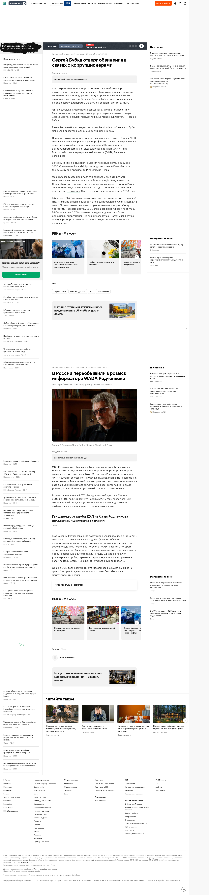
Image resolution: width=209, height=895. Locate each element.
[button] (175, 3)
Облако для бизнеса (133, 804)
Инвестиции (8, 367)
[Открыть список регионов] (175, 3)
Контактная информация (135, 787)
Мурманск (38, 838)
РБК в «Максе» (64, 233)
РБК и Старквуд (160, 731)
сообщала (117, 127)
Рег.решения (130, 816)
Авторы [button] (55, 648)
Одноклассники (70, 787)
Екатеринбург (39, 787)
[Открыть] (21, 3)
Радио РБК (15, 4)
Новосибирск (39, 790)
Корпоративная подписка (105, 790)
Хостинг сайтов (131, 813)
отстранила (73, 191)
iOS (157, 783)
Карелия (37, 834)
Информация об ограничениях (17, 880)
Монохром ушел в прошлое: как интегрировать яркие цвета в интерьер (133, 728)
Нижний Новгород (41, 811)
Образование (155, 71)
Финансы (7, 800)
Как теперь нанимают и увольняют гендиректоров (94, 727)
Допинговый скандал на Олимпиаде (68, 53)
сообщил (105, 102)
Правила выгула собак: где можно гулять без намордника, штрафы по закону (61, 728)
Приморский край (41, 841)
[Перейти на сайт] (21, 48)
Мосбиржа (28, 868)
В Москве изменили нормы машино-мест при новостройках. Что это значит (167, 54)
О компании (130, 783)
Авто (5, 315)
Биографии (7, 804)
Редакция (129, 790)
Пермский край (40, 814)
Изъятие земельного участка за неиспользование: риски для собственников (164, 391)
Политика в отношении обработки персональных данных (119, 880)
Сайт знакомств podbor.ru (136, 823)
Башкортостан (40, 797)
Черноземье (39, 828)
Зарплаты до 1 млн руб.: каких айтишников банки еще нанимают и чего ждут (166, 406)
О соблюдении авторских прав (47, 880)
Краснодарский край (42, 807)
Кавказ (36, 831)
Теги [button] (54, 283)
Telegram (77, 585)
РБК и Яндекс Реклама (12, 489)
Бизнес (6, 518)
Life (4, 598)
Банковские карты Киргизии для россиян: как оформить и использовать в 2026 (167, 375)
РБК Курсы (129, 830)
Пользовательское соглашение (77, 880)
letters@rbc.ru (26, 862)
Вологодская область (42, 800)
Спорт (6, 98)
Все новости (10, 59)
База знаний (8, 807)
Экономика (7, 787)
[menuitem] (38, 3)
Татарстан (38, 821)
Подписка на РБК (101, 787)
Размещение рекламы (134, 793)
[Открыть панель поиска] (180, 3)
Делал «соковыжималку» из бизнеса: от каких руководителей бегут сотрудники (168, 66)
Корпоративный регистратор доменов (137, 808)
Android (159, 787)
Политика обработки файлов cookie (164, 880)
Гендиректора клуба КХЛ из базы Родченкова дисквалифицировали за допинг (90, 518)
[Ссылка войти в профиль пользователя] (185, 3)
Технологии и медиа (11, 289)
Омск (36, 793)
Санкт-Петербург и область (45, 783)
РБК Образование (10, 811)
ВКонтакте (68, 783)
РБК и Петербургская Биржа (14, 714)
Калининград (39, 804)
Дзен (66, 793)
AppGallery (160, 790)
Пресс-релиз (8, 476)
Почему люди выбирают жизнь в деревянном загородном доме (168, 727)
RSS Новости (100, 800)
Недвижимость (156, 58)
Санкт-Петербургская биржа (45, 868)
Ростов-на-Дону (40, 817)
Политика (7, 82)
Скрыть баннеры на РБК (104, 783)
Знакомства (129, 820)
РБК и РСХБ (8, 70)
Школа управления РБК (134, 833)
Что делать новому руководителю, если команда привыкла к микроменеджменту (167, 80)
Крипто (6, 222)
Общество (7, 235)
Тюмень (37, 824)
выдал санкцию (120, 567)
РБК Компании (156, 381)
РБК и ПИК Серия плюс (12, 341)
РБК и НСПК (8, 302)
